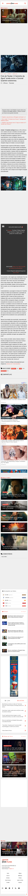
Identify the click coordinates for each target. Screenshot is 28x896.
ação (3, 544)
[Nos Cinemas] (14, 472)
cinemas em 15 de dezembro (13, 363)
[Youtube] (6, 888)
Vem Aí (8, 875)
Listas (3, 840)
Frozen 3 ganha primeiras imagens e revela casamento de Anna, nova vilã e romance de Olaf (16, 624)
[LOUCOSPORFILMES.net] (12, 4)
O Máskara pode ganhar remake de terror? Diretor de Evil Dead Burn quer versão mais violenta (14, 760)
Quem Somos (8, 880)
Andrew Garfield (5, 504)
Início (8, 873)
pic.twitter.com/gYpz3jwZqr (15, 268)
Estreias (8, 877)
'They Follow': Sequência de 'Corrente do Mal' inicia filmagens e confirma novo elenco (13, 773)
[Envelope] (19, 888)
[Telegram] (9, 888)
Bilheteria (20, 875)
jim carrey (5, 756)
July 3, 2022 (16, 272)
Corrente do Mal (6, 769)
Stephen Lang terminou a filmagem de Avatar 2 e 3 (14, 117)
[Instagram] (2, 888)
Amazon (4, 515)
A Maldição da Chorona (7, 745)
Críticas (20, 877)
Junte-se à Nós (20, 880)
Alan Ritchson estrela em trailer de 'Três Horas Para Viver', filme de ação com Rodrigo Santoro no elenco (14, 496)
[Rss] (15, 888)
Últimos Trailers (6, 477)
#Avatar (9, 230)
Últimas (5, 611)
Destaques (5, 8)
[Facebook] (12, 888)
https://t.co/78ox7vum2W (19, 266)
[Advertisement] (14, 39)
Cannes (4, 849)
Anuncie (20, 882)
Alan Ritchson (5, 492)
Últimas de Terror (8, 736)
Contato (8, 882)
